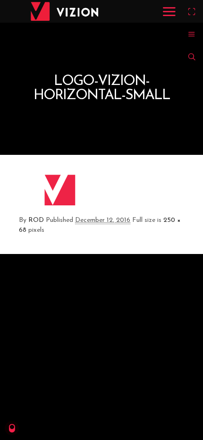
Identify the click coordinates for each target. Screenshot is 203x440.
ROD (36, 220)
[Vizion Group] (64, 11)
